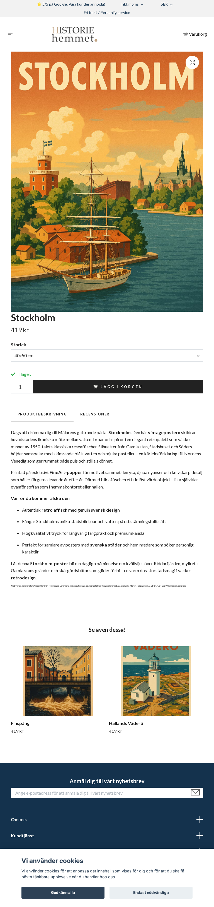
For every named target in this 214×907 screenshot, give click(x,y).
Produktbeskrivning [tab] (42, 414)
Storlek (18, 344)
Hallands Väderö (126, 723)
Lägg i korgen (121, 386)
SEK (165, 4)
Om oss (19, 819)
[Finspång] (58, 681)
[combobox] (107, 355)
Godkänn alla (63, 892)
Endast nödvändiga (151, 892)
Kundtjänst (22, 835)
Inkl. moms (130, 4)
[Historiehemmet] (99, 34)
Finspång (20, 723)
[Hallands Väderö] (156, 681)
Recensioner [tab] (95, 414)
